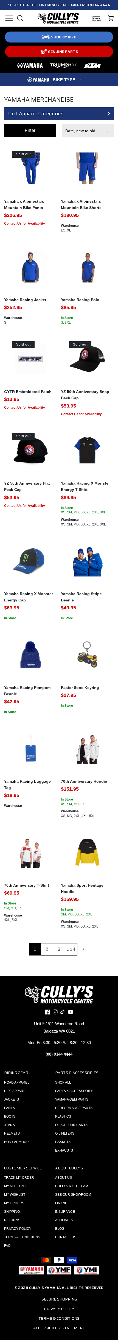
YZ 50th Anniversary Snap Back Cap (85, 394)
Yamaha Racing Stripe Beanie (81, 597)
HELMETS (12, 1133)
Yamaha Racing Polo (80, 300)
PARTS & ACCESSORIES (74, 1091)
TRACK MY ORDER (19, 1178)
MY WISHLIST (14, 1195)
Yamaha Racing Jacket (25, 300)
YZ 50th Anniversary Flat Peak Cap (27, 486)
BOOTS (9, 1116)
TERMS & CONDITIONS (22, 1237)
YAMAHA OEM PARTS (71, 1099)
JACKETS (11, 1099)
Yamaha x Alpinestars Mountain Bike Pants (24, 204)
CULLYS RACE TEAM (71, 1186)
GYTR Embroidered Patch (28, 391)
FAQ (7, 1246)
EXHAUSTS (64, 1150)
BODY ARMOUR (16, 1142)
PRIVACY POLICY (17, 1229)
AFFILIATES (64, 1220)
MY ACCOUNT (15, 1186)
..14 (71, 949)
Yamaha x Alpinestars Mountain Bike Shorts (81, 204)
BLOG (59, 1229)
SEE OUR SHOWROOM (73, 1195)
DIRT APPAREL (15, 1091)
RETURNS (12, 1220)
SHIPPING (12, 1212)
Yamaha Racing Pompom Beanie (27, 690)
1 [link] (34, 949)
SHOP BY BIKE (63, 37)
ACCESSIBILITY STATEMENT (59, 1328)
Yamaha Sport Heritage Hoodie (82, 888)
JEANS (9, 1125)
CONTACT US (65, 1237)
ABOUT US (63, 1178)
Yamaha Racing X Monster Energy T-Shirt (85, 486)
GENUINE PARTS (63, 52)
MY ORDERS (14, 1203)
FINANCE (62, 1203)
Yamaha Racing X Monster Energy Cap (28, 597)
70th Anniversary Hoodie (84, 781)
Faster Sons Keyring (80, 687)
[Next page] (83, 949)
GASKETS (63, 1142)
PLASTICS (63, 1116)
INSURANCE (65, 1212)
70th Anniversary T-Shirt (26, 885)
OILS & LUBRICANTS (71, 1125)
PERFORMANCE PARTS (73, 1108)
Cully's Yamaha (45, 1288)
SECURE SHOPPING (59, 1299)
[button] (9, 18)
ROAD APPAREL (16, 1082)
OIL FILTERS (64, 1133)
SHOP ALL (63, 1082)
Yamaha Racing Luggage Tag (27, 784)
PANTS (9, 1108)
